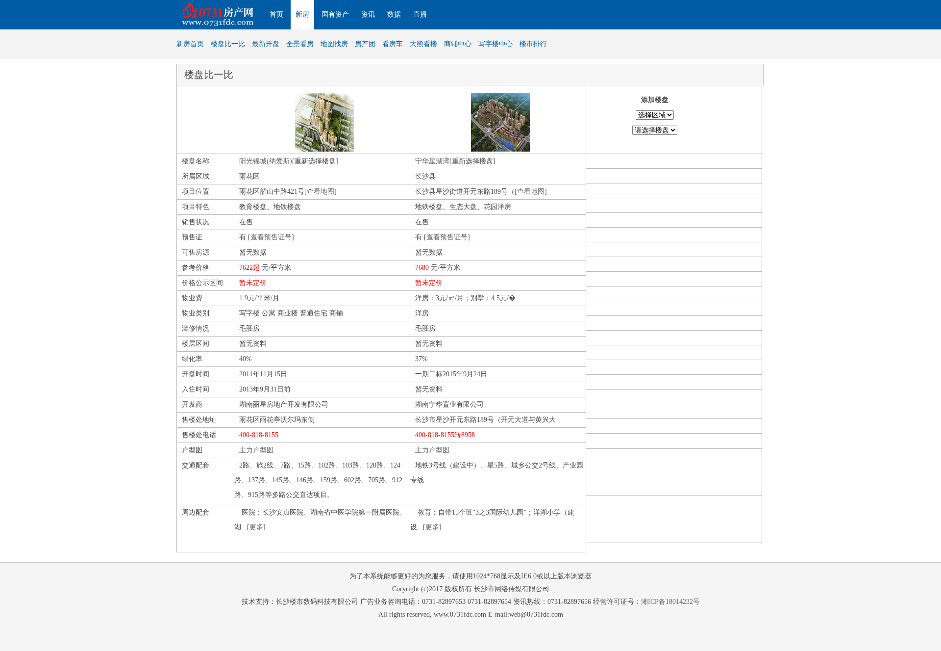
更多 (256, 527)
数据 (394, 14)
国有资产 (335, 14)
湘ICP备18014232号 (670, 601)
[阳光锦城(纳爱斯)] (324, 121)
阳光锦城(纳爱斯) (265, 161)
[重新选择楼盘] (315, 161)
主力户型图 (256, 450)
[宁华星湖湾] (500, 121)
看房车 (392, 44)
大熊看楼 (423, 44)
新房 (302, 14)
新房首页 (190, 44)
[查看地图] (320, 191)
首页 (276, 14)
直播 (420, 14)
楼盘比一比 (228, 44)
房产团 (365, 44)
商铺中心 (457, 44)
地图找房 (334, 44)
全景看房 (300, 44)
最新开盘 (265, 44)
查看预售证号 (271, 237)
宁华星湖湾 (432, 161)
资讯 (368, 14)
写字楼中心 (495, 44)
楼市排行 (533, 44)
